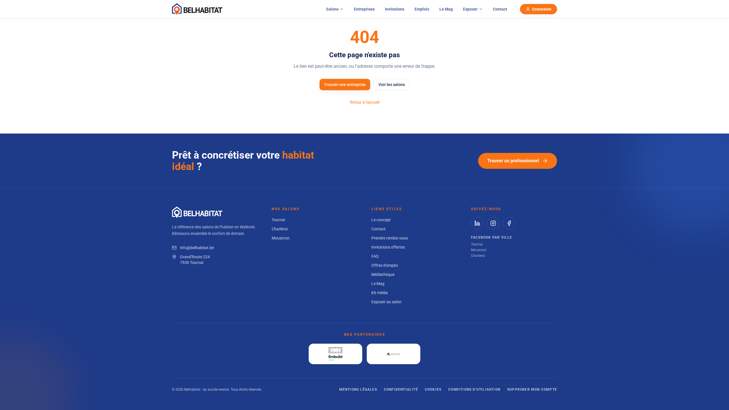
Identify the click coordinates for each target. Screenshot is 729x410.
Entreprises (364, 9)
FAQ (375, 256)
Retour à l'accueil (364, 102)
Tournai (278, 220)
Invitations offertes (388, 247)
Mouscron (281, 238)
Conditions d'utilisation (474, 389)
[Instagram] (493, 223)
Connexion (541, 9)
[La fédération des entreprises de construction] (335, 354)
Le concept (381, 220)
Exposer (470, 9)
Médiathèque (382, 274)
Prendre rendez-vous (389, 238)
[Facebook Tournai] (509, 223)
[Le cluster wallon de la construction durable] (393, 354)
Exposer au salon (386, 302)
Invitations (394, 9)
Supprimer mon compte (532, 389)
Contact (500, 9)
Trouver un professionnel (513, 160)
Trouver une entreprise (345, 84)
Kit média (379, 292)
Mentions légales (358, 389)
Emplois (422, 9)
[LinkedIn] (477, 223)
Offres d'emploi (384, 265)
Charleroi (280, 229)
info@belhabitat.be (197, 247)
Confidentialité (401, 389)
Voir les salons (391, 84)
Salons (332, 9)
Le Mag (446, 9)
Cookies (433, 389)
